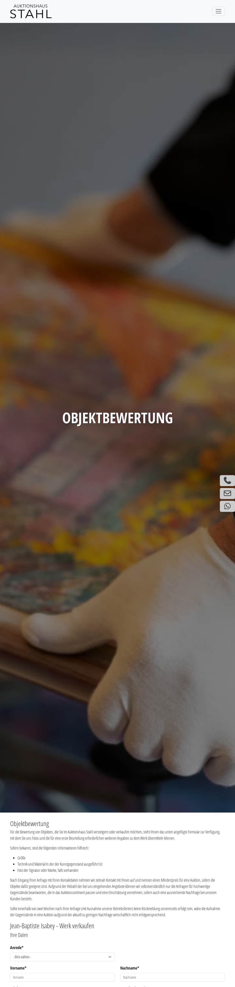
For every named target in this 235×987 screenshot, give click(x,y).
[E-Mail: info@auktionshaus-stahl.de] (227, 493)
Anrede (16, 947)
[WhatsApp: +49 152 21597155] (227, 506)
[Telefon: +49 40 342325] (227, 480)
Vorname (18, 968)
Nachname (129, 968)
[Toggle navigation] (218, 11)
